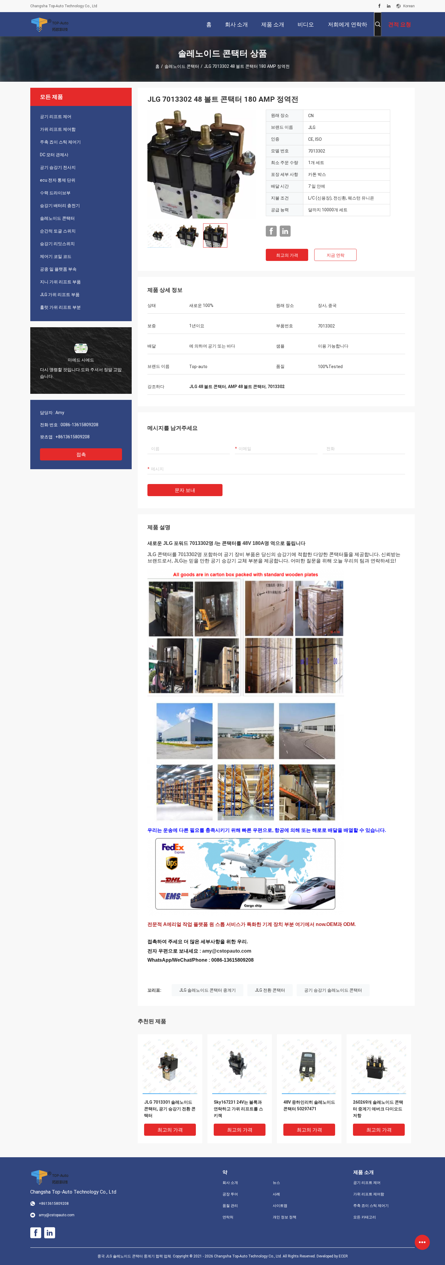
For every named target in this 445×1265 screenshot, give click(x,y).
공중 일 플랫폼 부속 (58, 269)
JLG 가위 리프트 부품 (60, 294)
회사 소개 (230, 1183)
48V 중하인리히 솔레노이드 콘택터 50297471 (309, 1105)
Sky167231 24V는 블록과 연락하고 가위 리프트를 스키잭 (238, 1109)
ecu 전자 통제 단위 (57, 180)
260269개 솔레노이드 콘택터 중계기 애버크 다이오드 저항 (378, 1109)
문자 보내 (185, 490)
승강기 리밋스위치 (57, 243)
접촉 (81, 454)
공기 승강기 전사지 (58, 167)
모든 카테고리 (364, 1217)
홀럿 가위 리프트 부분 (60, 307)
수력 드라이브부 (55, 192)
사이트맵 (280, 1206)
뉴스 (276, 1183)
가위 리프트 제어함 (58, 129)
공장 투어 (230, 1194)
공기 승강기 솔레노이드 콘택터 (333, 990)
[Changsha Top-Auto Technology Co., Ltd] (50, 24)
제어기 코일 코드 (55, 256)
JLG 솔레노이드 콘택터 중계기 (207, 990)
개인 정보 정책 (284, 1217)
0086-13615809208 (79, 424)
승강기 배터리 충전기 (60, 205)
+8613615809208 (72, 436)
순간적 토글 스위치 (58, 231)
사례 (276, 1194)
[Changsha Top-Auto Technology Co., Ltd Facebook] (379, 6)
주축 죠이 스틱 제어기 (60, 142)
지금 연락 (335, 255)
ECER (343, 1256)
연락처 (227, 1217)
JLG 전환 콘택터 (270, 990)
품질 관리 (230, 1206)
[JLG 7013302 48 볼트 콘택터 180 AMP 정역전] (201, 164)
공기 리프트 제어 (55, 116)
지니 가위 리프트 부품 (60, 281)
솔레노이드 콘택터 (181, 66)
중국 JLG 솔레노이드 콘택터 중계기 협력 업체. (135, 1256)
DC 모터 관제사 (54, 154)
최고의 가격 (287, 255)
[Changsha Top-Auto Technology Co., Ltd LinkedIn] (388, 6)
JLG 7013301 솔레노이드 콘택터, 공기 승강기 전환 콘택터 (170, 1109)
